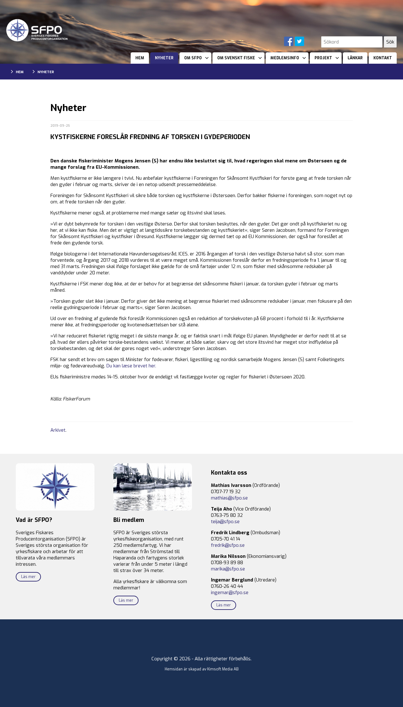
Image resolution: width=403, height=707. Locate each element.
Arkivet (57, 430)
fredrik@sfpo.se (228, 545)
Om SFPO (193, 58)
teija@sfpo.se (225, 521)
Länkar (355, 58)
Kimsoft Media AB (223, 669)
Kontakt (382, 58)
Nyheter (164, 58)
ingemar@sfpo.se (229, 592)
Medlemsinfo (284, 58)
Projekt (323, 58)
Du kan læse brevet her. (131, 366)
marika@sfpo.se (228, 569)
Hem (139, 58)
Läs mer (28, 576)
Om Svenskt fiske (236, 58)
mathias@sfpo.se (229, 498)
